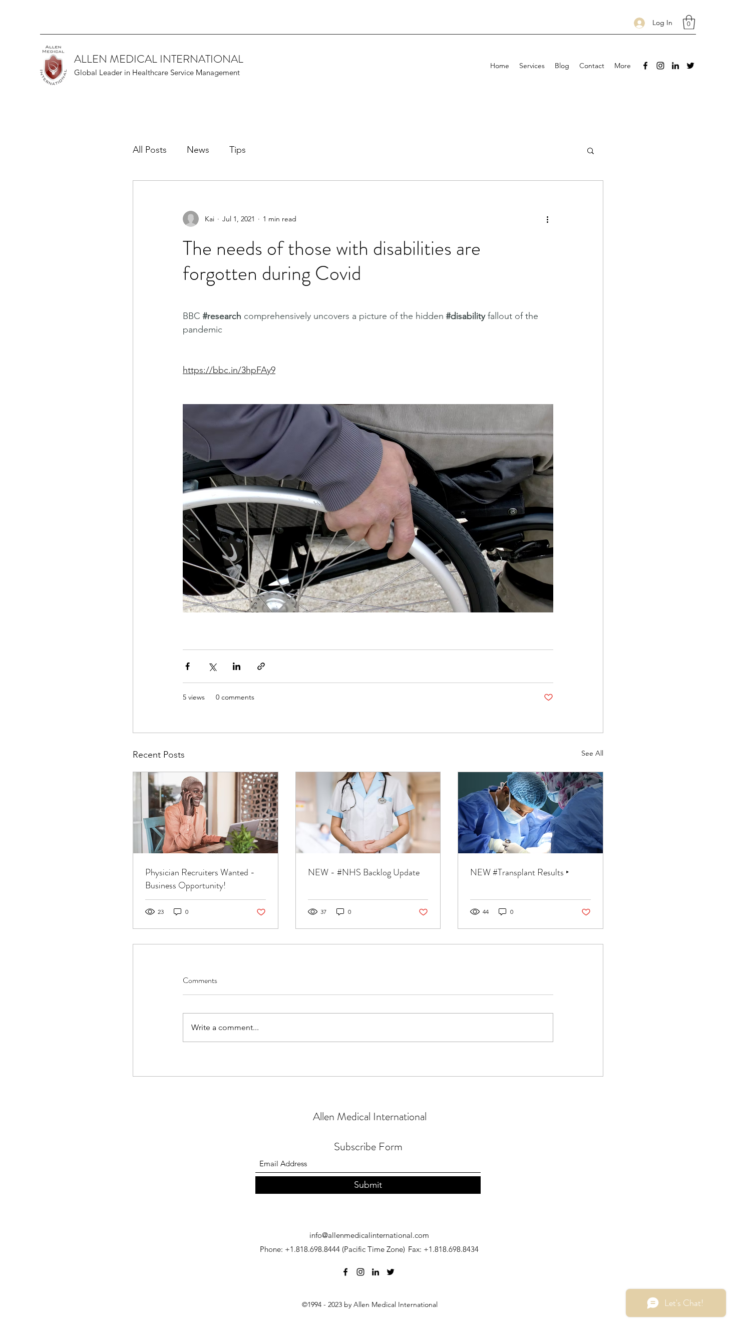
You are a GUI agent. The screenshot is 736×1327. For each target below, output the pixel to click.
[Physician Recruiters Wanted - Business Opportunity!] (205, 812)
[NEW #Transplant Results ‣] (530, 812)
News (198, 149)
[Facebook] (645, 66)
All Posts (150, 149)
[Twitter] (690, 66)
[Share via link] (261, 666)
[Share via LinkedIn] (236, 666)
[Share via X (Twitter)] (212, 666)
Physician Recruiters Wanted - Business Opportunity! (200, 879)
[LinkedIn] (675, 66)
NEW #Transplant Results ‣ (519, 872)
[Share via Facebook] (187, 666)
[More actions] (547, 219)
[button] (689, 22)
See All (592, 753)
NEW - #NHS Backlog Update (364, 872)
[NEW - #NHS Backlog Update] (368, 812)
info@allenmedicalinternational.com (369, 1235)
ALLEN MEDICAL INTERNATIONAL (158, 59)
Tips (237, 149)
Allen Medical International (370, 1116)
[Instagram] (660, 66)
